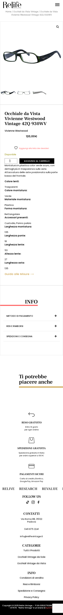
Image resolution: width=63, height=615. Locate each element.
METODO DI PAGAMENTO (19, 315)
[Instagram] (31, 502)
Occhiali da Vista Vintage (25, 11)
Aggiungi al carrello (37, 161)
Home (8, 11)
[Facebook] (37, 502)
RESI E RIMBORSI (14, 326)
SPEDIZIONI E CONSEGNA (19, 336)
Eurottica (50, 607)
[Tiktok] (26, 502)
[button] (57, 27)
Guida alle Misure (17, 274)
